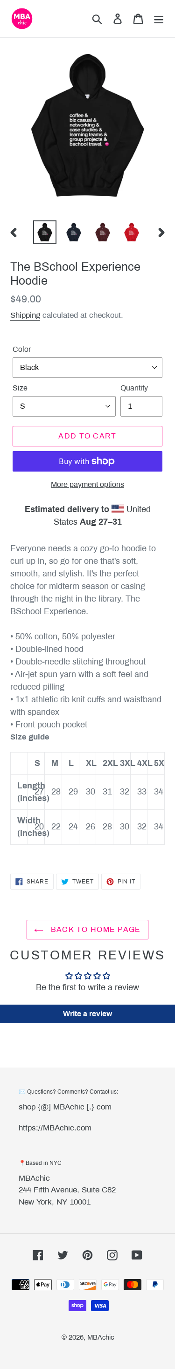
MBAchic (34, 1178)
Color (22, 349)
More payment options (87, 484)
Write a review (87, 1014)
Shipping (25, 315)
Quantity (134, 388)
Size (20, 388)
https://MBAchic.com (55, 1127)
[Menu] (158, 19)
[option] (44, 232)
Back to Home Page (94, 929)
